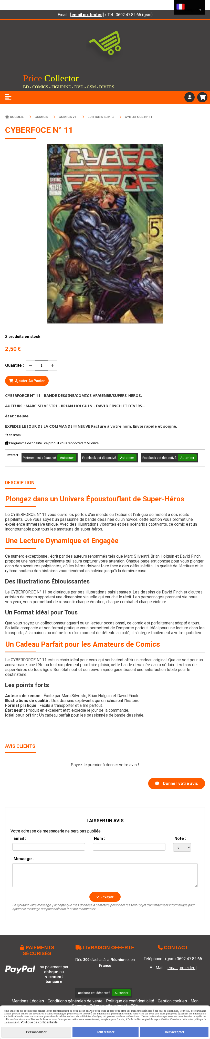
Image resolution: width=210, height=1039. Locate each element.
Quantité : (14, 365)
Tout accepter (174, 1032)
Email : (20, 838)
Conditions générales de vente (75, 1001)
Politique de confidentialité (130, 1001)
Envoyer (107, 897)
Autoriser (67, 458)
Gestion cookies (173, 1001)
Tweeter (12, 455)
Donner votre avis (180, 783)
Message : (24, 858)
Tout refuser (105, 1032)
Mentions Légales (28, 1001)
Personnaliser (36, 1032)
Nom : (99, 838)
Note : (180, 838)
